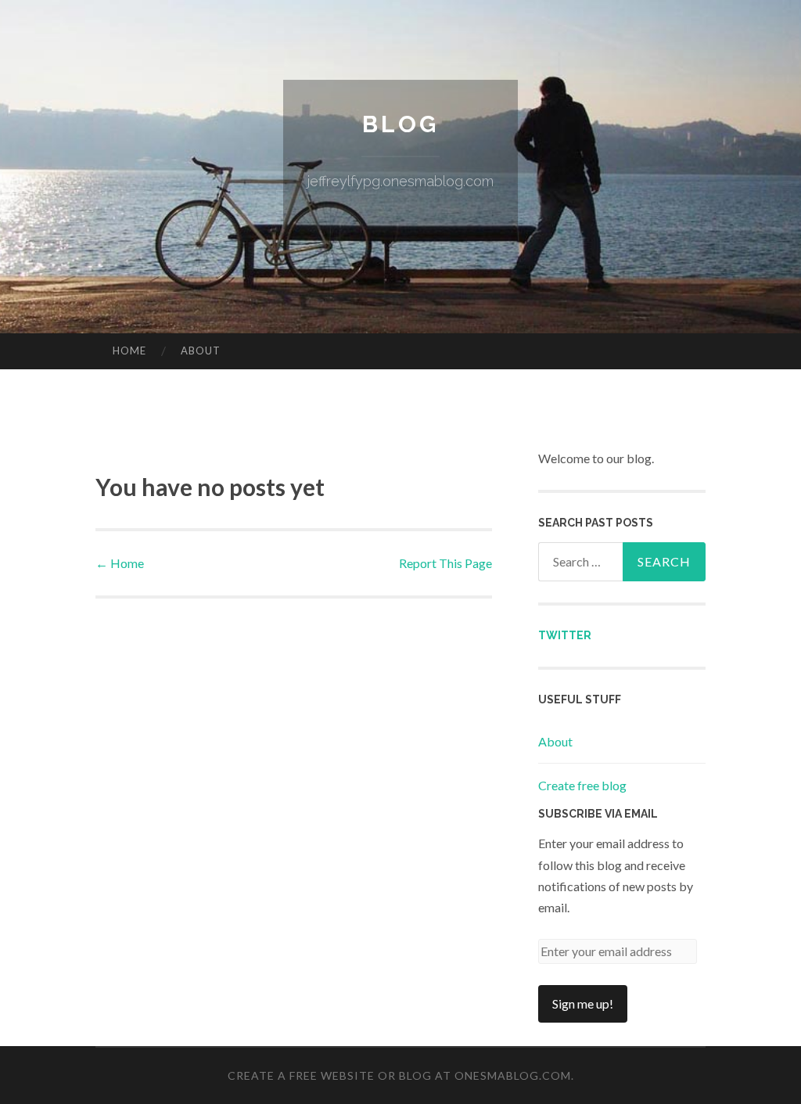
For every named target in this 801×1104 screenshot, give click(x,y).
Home (129, 350)
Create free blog (582, 785)
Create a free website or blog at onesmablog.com (399, 1075)
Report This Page (445, 563)
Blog (400, 124)
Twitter (564, 635)
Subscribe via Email (598, 813)
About (201, 350)
